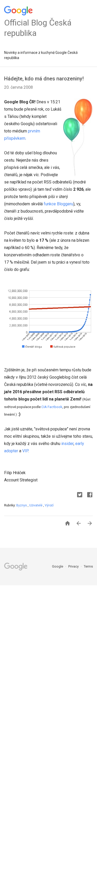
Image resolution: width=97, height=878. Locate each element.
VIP (25, 450)
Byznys (22, 505)
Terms (88, 566)
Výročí (49, 505)
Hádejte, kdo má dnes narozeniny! (44, 78)
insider (67, 443)
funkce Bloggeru (58, 203)
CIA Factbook (51, 407)
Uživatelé (36, 505)
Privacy (73, 566)
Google (58, 566)
